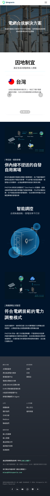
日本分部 (6, 415)
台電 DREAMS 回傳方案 (11, 385)
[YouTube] (22, 489)
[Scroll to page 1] (21, 112)
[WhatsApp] (27, 489)
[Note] (38, 489)
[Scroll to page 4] (28, 112)
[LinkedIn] (17, 489)
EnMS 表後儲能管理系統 (11, 388)
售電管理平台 (8, 377)
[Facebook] (12, 489)
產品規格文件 (8, 442)
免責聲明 (6, 450)
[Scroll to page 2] (24, 112)
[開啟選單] (46, 2)
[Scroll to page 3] (26, 112)
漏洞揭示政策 (8, 446)
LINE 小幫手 (25, 460)
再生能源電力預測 (9, 373)
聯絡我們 (6, 423)
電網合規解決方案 (9, 381)
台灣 (28, 369)
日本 (28, 373)
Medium (6, 419)
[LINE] (33, 489)
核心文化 (29, 407)
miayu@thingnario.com (12, 472)
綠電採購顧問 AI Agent (11, 396)
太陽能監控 (7, 369)
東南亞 (28, 377)
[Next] (40, 95)
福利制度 (29, 411)
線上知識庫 (7, 434)
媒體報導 (6, 407)
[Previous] (9, 95)
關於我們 (6, 411)
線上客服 (6, 438)
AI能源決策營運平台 (10, 392)
